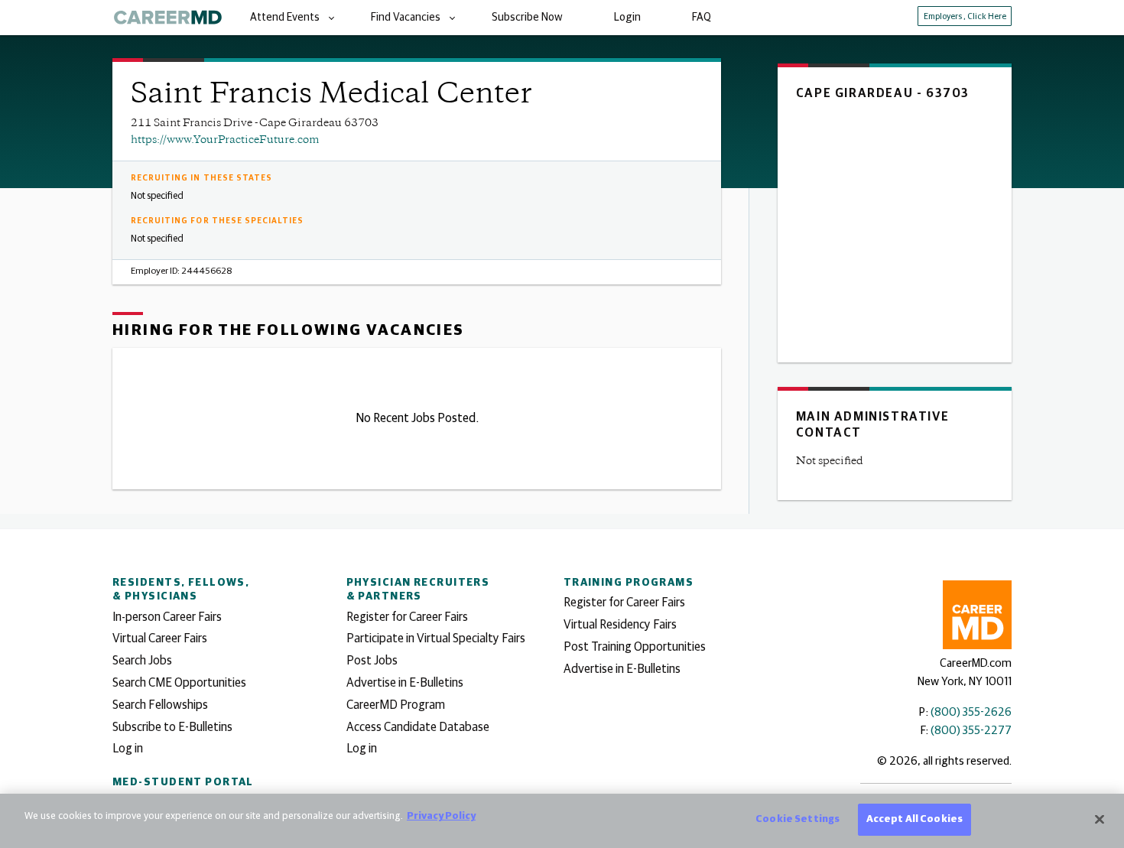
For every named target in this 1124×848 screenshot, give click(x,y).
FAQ (701, 17)
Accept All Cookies (914, 819)
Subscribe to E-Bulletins (172, 727)
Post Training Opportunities (635, 647)
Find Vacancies (405, 17)
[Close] (1099, 819)
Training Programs (629, 582)
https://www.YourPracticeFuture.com (225, 140)
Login (627, 17)
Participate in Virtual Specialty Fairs (435, 638)
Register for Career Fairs (407, 617)
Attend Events (285, 17)
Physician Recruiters (418, 589)
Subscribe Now (527, 17)
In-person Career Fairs (167, 617)
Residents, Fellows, (180, 589)
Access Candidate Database (417, 727)
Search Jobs (142, 661)
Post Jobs (372, 661)
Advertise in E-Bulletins (404, 683)
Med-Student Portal (183, 782)
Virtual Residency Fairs (620, 625)
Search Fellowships (160, 705)
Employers (965, 16)
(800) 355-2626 (971, 712)
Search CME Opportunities (179, 683)
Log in (127, 748)
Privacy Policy (441, 816)
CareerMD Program (395, 705)
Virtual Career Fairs (159, 638)
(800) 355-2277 (971, 730)
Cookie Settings (797, 819)
